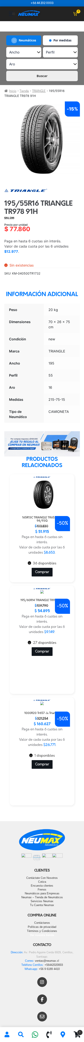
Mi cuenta (7, 1034)
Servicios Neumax (42, 901)
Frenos (42, 889)
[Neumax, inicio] (29, 13)
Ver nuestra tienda (42, 935)
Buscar (42, 76)
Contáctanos (42, 922)
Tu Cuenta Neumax (42, 905)
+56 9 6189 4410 (49, 969)
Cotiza (42, 881)
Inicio (12, 91)
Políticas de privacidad (42, 926)
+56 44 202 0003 (42, 3)
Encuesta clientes (42, 885)
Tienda (24, 91)
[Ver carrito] (75, 13)
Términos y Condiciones (42, 931)
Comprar (42, 572)
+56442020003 (54, 964)
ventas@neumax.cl (47, 960)
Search (21, 1034)
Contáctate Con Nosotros (42, 877)
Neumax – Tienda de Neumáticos (42, 897)
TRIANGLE (39, 91)
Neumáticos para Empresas (42, 893)
